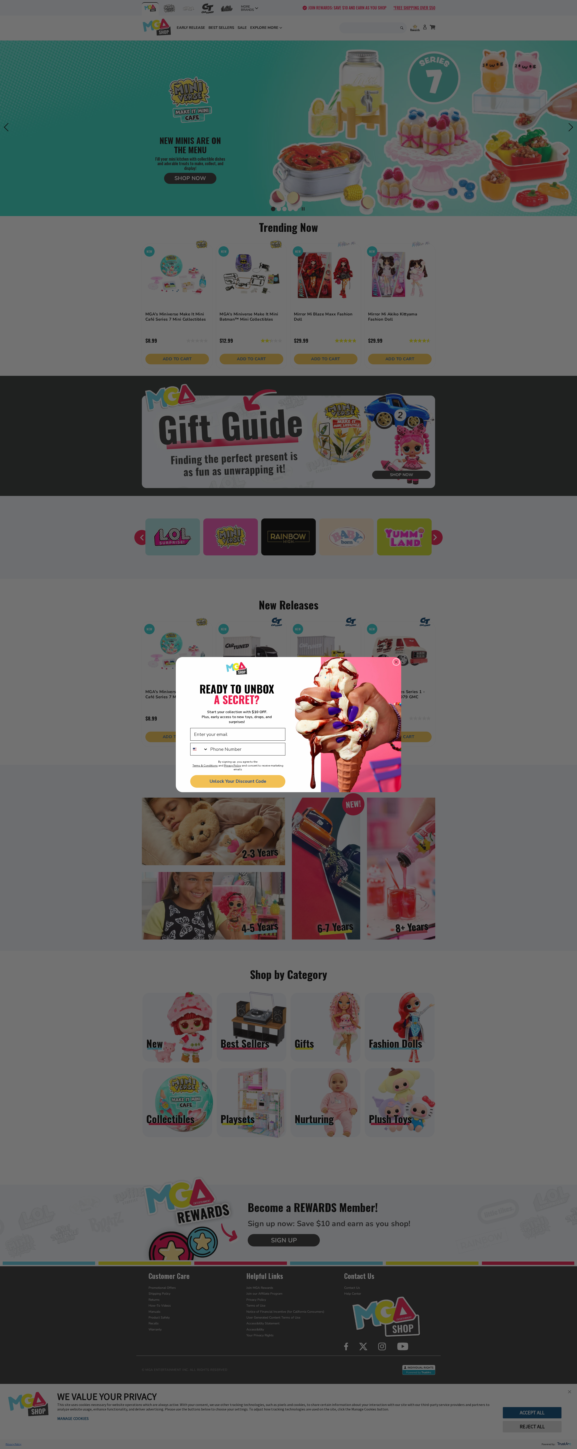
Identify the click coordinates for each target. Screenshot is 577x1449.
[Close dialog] (396, 662)
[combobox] (199, 749)
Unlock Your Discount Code (238, 781)
